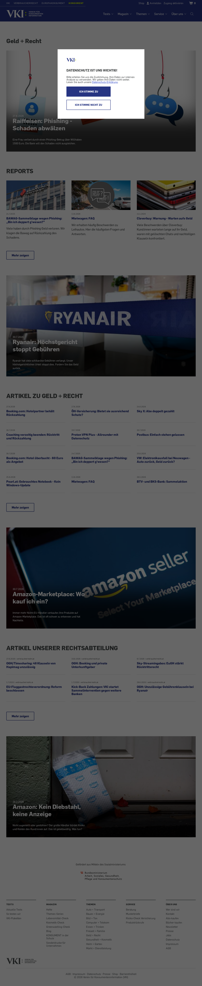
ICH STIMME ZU (88, 91)
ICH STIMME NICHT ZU (88, 104)
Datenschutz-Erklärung (105, 82)
